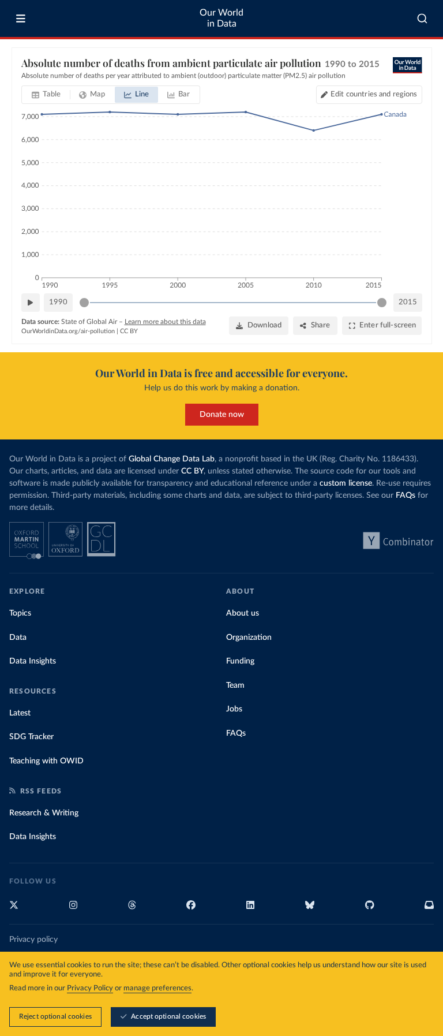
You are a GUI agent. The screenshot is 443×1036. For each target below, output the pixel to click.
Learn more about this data (165, 321)
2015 (408, 302)
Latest (20, 713)
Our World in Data (221, 18)
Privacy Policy (90, 988)
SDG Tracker (31, 737)
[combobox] (422, 18)
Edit (374, 94)
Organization (249, 637)
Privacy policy (33, 940)
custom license (346, 483)
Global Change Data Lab (172, 459)
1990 (58, 302)
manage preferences (157, 988)
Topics (20, 613)
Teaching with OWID (46, 761)
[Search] (422, 18)
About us (242, 613)
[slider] (84, 302)
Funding (240, 661)
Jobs (234, 709)
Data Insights (32, 661)
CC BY (129, 331)
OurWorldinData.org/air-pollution (68, 331)
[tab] (46, 95)
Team (235, 685)
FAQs (405, 495)
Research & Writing (43, 813)
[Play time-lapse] (30, 302)
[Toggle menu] (20, 18)
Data (18, 637)
